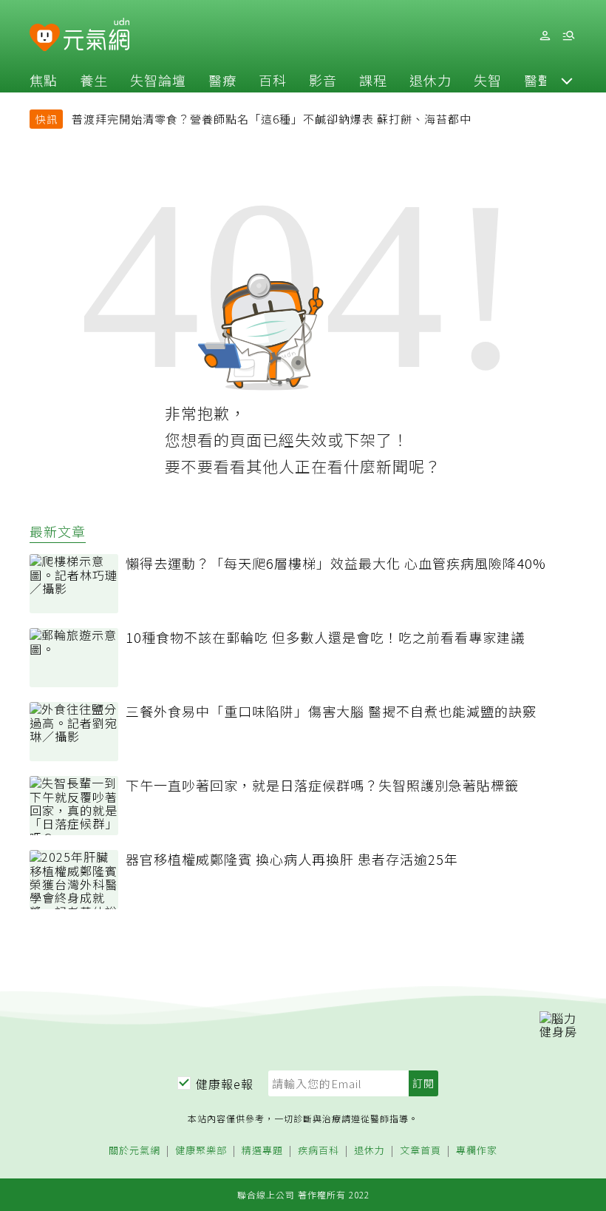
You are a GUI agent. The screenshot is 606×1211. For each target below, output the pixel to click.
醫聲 (538, 80)
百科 (273, 80)
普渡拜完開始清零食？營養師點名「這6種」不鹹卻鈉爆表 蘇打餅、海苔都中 (271, 119)
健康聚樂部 (201, 1150)
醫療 (222, 80)
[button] (567, 80)
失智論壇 (158, 80)
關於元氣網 (134, 1150)
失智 (488, 80)
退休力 (430, 80)
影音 (323, 80)
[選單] (568, 36)
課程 (373, 80)
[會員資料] (545, 36)
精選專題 (262, 1150)
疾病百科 (318, 1150)
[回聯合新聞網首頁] (45, 38)
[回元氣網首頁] (96, 35)
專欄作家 (476, 1150)
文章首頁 (420, 1150)
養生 (94, 80)
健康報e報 (224, 1083)
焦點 (44, 80)
